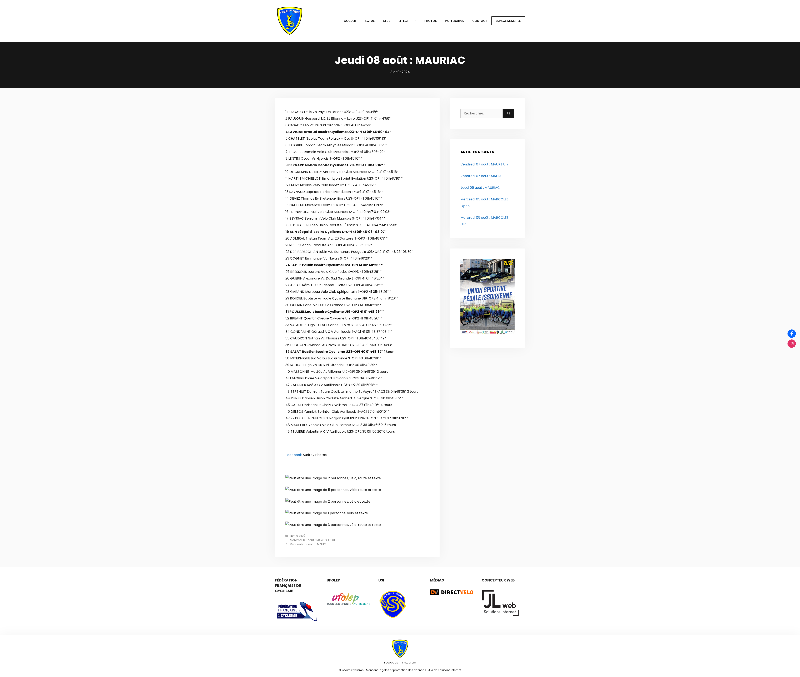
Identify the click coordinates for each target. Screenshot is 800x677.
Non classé (297, 536)
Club (386, 21)
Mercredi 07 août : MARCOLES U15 (313, 540)
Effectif (405, 21)
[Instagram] (792, 343)
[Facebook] (792, 333)
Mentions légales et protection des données (396, 670)
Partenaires (454, 21)
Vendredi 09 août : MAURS (308, 544)
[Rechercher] (509, 113)
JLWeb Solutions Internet (444, 670)
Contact (479, 21)
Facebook (293, 454)
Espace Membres (508, 21)
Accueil (350, 21)
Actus (370, 21)
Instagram (409, 663)
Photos (430, 21)
